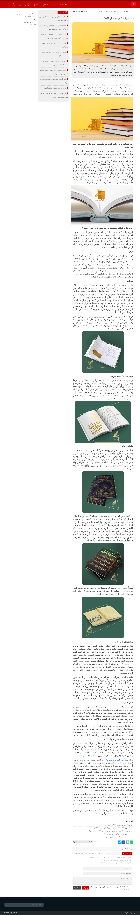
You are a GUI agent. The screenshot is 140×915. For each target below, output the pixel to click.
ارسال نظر (85, 888)
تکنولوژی (36, 4)
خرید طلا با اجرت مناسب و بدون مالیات (26, 14)
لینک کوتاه (96, 842)
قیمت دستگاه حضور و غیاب (29, 17)
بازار (20, 4)
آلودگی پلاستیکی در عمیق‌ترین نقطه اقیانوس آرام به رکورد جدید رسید (114, 825)
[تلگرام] (127, 842)
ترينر (35, 19)
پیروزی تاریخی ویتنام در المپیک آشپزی (55, 88)
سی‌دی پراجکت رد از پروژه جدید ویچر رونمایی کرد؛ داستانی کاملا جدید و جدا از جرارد (110, 831)
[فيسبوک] (123, 842)
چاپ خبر (77, 12)
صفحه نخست (64, 4)
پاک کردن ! (77, 888)
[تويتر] (120, 842)
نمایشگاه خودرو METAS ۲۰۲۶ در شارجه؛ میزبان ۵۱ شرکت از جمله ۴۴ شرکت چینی (110, 828)
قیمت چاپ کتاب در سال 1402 (119, 18)
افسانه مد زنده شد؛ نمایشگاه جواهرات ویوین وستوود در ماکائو (116, 837)
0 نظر (85, 12)
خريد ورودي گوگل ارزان (30, 22)
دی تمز (126, 913)
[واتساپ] (131, 842)
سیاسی (53, 4)
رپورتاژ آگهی (33, 24)
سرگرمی (27, 4)
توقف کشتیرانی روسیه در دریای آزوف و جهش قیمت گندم (117, 834)
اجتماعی (45, 4)
